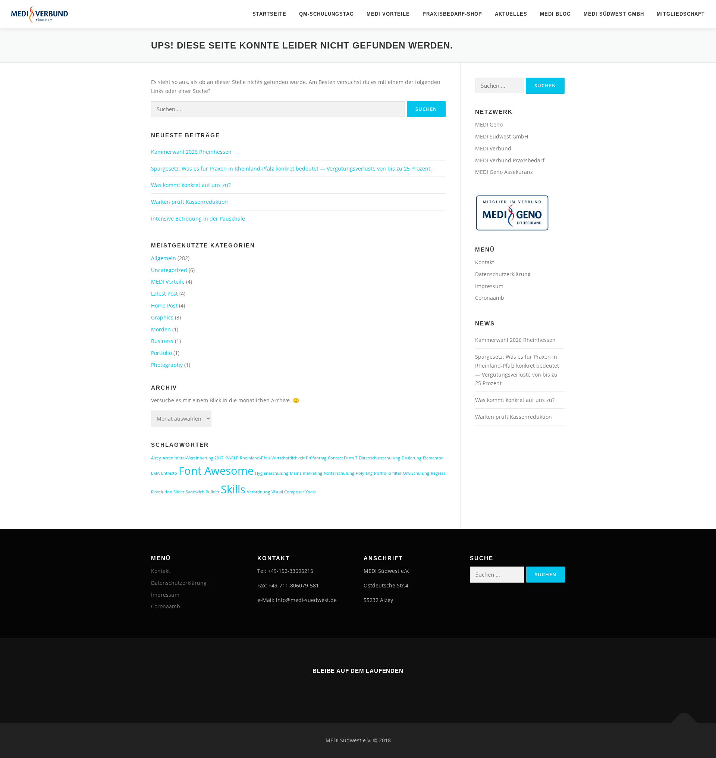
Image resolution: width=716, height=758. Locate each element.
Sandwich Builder (202, 492)
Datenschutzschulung (379, 458)
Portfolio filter (387, 473)
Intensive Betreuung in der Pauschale (198, 218)
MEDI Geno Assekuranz (504, 171)
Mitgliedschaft (681, 14)
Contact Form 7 (342, 458)
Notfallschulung (339, 473)
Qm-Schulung (416, 473)
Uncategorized (169, 270)
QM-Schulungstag (326, 14)
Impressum (489, 286)
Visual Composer (287, 492)
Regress (438, 473)
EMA (155, 473)
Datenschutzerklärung (503, 274)
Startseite (269, 14)
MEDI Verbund (493, 148)
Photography (167, 364)
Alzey (156, 458)
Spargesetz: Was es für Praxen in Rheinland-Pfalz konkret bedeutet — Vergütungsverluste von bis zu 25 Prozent (290, 168)
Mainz (295, 473)
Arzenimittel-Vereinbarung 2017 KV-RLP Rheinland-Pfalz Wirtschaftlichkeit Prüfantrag (244, 458)
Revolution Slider (167, 492)
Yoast (310, 492)
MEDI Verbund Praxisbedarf (509, 160)
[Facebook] (347, 687)
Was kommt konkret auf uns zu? (190, 184)
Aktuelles (511, 14)
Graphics (162, 317)
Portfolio (161, 352)
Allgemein (163, 258)
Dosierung (411, 458)
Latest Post (164, 293)
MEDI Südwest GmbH (614, 14)
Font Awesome (216, 470)
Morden (161, 329)
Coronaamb (489, 297)
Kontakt (484, 262)
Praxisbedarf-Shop (452, 14)
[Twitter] (368, 687)
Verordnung (258, 492)
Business (162, 340)
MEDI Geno (489, 124)
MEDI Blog (555, 14)
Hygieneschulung (271, 473)
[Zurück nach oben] (684, 722)
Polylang (364, 473)
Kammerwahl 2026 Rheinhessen (191, 151)
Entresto (169, 473)
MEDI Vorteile (388, 14)
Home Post (164, 305)
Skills (233, 489)
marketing (312, 473)
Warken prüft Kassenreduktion (189, 201)
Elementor (433, 458)
